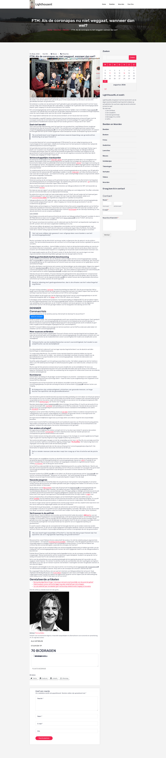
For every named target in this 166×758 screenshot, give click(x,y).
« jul (105, 89)
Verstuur (107, 235)
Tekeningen (107, 166)
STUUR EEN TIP (36, 646)
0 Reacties (65, 54)
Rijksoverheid (47, 488)
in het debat (57, 573)
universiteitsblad (39, 198)
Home (104, 4)
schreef (78, 163)
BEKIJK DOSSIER (37, 317)
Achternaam (117, 206)
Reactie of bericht (110, 218)
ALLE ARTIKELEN (37, 641)
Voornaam (106, 206)
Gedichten (107, 145)
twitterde (50, 290)
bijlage (53, 297)
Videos (105, 177)
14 (124, 73)
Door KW (45, 54)
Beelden (112, 4)
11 (110, 73)
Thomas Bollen (39, 633)
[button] (42, 4)
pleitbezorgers (44, 402)
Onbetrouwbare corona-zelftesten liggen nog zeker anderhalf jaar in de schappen (59, 584)
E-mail (106, 210)
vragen (88, 494)
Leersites (106, 150)
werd (82, 460)
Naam (105, 200)
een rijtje (65, 412)
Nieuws (66, 30)
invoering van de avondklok (57, 542)
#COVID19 (35, 409)
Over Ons (131, 4)
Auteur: (32, 633)
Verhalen (106, 172)
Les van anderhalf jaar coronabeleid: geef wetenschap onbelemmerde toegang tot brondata (62, 586)
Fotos (105, 140)
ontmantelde (49, 432)
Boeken (105, 135)
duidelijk (36, 498)
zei (89, 182)
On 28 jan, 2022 (34, 54)
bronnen (42, 187)
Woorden (121, 4)
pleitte (89, 515)
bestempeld (72, 209)
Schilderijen (107, 161)
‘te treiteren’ (39, 463)
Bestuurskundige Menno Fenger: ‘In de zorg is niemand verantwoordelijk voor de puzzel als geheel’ (63, 582)
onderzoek (75, 172)
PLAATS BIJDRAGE (39, 669)
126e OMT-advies (56, 160)
